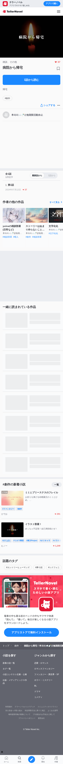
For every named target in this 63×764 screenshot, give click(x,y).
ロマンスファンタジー (44, 669)
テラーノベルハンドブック (25, 707)
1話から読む (31, 79)
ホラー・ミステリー (43, 680)
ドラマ (37, 691)
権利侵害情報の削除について (19, 714)
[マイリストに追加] (58, 68)
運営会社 (41, 718)
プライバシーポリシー (26, 718)
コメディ (38, 697)
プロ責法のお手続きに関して (44, 714)
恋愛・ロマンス (41, 663)
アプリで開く (52, 3)
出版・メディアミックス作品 (15, 681)
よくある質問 (53, 710)
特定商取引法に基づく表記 (35, 710)
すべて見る (55, 202)
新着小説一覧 (9, 663)
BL (35, 686)
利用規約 (8, 707)
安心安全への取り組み (13, 710)
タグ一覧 (7, 669)
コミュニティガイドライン (48, 707)
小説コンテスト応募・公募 (15, 674)
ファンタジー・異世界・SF (46, 674)
